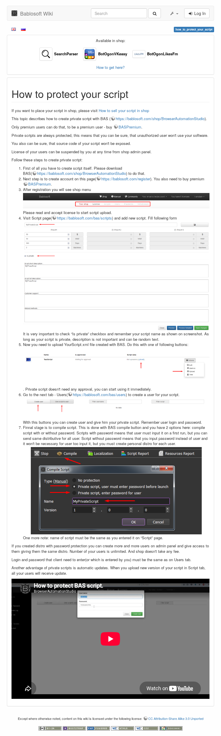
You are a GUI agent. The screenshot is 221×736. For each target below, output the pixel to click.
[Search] (154, 13)
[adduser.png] (116, 408)
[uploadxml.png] (116, 367)
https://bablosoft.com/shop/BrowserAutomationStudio (160, 118)
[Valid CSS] (147, 728)
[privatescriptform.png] (116, 276)
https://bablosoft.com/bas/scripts (84, 218)
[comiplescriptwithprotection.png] (116, 490)
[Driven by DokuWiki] (170, 728)
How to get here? (110, 67)
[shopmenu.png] (116, 201)
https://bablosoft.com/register (125, 178)
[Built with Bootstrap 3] (75, 728)
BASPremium (130, 127)
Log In (199, 13)
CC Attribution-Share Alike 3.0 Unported (175, 718)
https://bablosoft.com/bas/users (99, 394)
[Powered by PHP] (99, 728)
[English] (14, 28)
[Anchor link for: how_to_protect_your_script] (133, 93)
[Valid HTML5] (123, 728)
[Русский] (23, 28)
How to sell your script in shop (124, 110)
